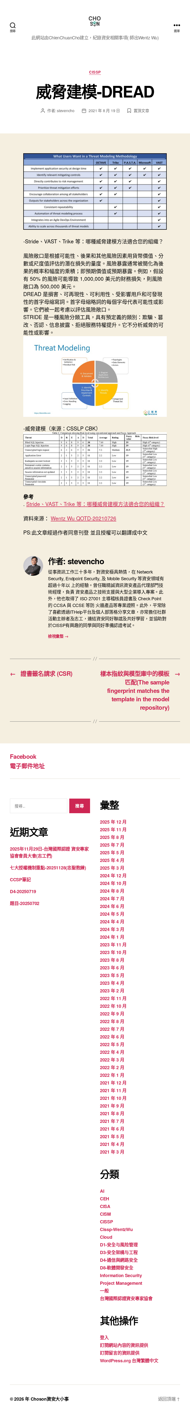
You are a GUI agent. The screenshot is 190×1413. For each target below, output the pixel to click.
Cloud (106, 1237)
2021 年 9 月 (112, 1106)
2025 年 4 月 (112, 860)
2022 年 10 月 (113, 1006)
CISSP (95, 72)
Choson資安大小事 (50, 1399)
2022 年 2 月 (112, 1067)
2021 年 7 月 (112, 1121)
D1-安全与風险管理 (119, 1244)
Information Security (121, 1275)
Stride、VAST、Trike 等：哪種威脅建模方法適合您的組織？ (95, 503)
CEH (104, 1198)
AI (102, 1191)
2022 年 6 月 (112, 1037)
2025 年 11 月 (113, 829)
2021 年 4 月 (112, 1144)
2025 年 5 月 (112, 852)
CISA (105, 1206)
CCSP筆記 (20, 879)
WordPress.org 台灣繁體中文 (129, 1360)
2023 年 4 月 (112, 983)
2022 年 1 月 (112, 1075)
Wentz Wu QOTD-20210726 (83, 518)
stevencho (65, 110)
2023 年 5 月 (112, 975)
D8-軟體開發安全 (116, 1267)
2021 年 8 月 (112, 1113)
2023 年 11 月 (113, 944)
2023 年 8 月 (112, 960)
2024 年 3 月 (112, 929)
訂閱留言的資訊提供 (120, 1353)
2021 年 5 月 (112, 1136)
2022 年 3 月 (112, 1060)
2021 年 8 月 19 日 (104, 110)
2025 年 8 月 (112, 837)
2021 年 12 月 (113, 1083)
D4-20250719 (23, 891)
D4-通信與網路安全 (119, 1260)
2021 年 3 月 (112, 1152)
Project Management (121, 1283)
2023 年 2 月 (112, 990)
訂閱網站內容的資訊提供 (124, 1345)
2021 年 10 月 (113, 1098)
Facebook (23, 756)
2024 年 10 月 (113, 883)
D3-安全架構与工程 (119, 1252)
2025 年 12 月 (113, 822)
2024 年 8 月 (112, 891)
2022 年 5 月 (112, 1044)
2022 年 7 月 (112, 1029)
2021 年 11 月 (113, 1090)
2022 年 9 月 (112, 1013)
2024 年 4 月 (112, 921)
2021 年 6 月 (112, 1129)
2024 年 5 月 (112, 914)
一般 (104, 1290)
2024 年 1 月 (112, 937)
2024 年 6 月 (112, 906)
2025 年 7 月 (112, 845)
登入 (104, 1337)
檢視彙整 (58, 636)
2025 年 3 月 (112, 868)
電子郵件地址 (27, 765)
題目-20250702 (24, 903)
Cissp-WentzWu (116, 1229)
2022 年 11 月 (113, 998)
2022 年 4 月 (112, 1052)
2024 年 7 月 (112, 898)
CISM (105, 1214)
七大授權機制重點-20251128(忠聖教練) (48, 867)
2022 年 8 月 (112, 1021)
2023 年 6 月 (112, 967)
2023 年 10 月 (113, 952)
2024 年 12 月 (113, 875)
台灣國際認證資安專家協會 (126, 1298)
